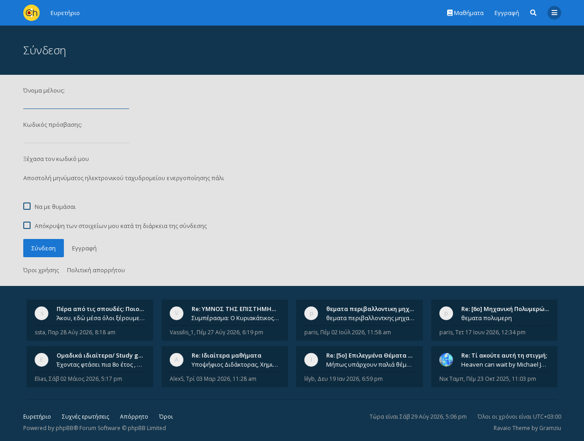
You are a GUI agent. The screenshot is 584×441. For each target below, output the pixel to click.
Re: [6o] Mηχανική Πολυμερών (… (508, 309)
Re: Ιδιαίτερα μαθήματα (226, 355)
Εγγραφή (507, 13)
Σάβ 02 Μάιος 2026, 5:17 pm (85, 379)
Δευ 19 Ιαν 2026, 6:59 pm (350, 379)
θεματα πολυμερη (486, 318)
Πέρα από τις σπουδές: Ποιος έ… (104, 309)
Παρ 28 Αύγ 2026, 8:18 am (81, 332)
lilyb (309, 379)
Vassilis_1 (182, 332)
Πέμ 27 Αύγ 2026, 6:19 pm (230, 332)
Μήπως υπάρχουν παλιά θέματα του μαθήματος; (370, 364)
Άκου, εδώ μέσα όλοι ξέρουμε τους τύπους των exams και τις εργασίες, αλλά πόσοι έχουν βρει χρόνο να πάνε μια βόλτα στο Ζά (101, 318)
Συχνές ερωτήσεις (85, 416)
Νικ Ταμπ (451, 379)
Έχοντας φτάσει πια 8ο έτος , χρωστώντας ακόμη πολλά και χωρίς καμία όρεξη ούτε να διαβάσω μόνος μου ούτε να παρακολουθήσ (101, 364)
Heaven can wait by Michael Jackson (505, 364)
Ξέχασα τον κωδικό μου (56, 159)
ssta (40, 332)
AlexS (176, 379)
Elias (40, 379)
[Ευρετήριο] (31, 13)
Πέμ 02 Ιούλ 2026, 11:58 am (355, 332)
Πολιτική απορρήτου (96, 270)
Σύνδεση (43, 248)
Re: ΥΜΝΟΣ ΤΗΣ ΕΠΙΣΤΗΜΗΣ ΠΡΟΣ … (245, 309)
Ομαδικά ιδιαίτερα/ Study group (104, 355)
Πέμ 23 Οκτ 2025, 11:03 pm (501, 379)
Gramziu (550, 428)
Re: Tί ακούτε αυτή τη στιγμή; (504, 355)
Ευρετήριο (37, 416)
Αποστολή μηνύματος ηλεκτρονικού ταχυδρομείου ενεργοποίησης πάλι (123, 178)
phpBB (64, 428)
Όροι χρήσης (41, 270)
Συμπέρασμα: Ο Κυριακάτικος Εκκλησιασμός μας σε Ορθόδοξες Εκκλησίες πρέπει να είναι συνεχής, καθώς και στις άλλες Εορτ (236, 318)
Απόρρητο (134, 416)
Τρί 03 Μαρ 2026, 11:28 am (221, 379)
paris (311, 332)
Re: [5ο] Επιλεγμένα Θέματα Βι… (372, 355)
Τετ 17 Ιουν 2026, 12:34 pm (490, 332)
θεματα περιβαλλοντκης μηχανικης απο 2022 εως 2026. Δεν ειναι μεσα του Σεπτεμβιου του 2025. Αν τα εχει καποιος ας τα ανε (370, 318)
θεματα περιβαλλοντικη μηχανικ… (376, 309)
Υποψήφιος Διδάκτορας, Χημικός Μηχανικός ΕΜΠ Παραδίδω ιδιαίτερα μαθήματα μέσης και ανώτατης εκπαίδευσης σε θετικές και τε (236, 364)
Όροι (166, 416)
